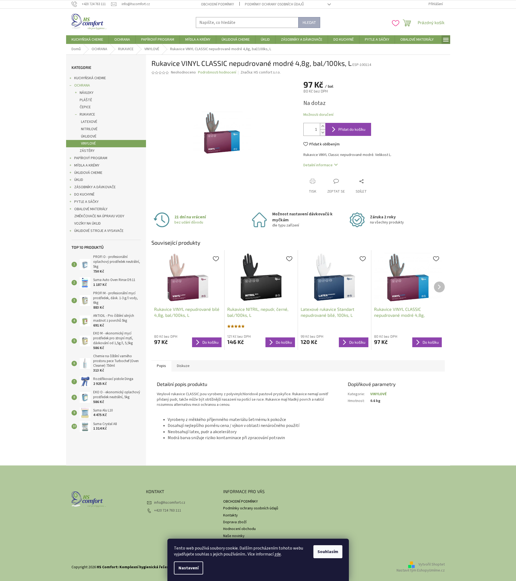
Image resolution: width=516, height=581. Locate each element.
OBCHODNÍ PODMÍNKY (217, 4)
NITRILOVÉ (89, 129)
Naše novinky (234, 536)
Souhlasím (327, 552)
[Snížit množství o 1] (322, 132)
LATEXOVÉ (89, 121)
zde (277, 554)
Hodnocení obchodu (239, 529)
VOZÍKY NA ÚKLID (87, 223)
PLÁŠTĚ (86, 100)
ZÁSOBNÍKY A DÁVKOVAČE (95, 187)
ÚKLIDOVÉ (88, 136)
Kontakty (230, 515)
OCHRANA (82, 85)
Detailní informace (318, 165)
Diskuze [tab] (183, 366)
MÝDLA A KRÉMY (86, 165)
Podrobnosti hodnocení (217, 72)
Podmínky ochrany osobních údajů (274, 4)
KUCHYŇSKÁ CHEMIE (90, 78)
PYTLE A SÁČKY (86, 202)
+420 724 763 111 (167, 510)
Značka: (261, 72)
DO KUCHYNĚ (84, 194)
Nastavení (189, 568)
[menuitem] (87, 39)
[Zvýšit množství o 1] (322, 126)
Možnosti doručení (318, 114)
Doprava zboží (234, 522)
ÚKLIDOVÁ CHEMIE (88, 172)
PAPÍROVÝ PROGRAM (90, 158)
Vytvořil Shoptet (431, 564)
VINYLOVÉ (88, 143)
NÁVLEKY (86, 92)
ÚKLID (78, 180)
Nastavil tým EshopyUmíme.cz (421, 570)
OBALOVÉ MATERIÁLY (91, 209)
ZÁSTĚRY (87, 151)
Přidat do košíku (351, 129)
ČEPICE (85, 107)
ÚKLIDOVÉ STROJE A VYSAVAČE (99, 231)
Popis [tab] (161, 366)
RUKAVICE (87, 114)
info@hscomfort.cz (169, 502)
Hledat (309, 22)
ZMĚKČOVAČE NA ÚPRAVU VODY (99, 216)
